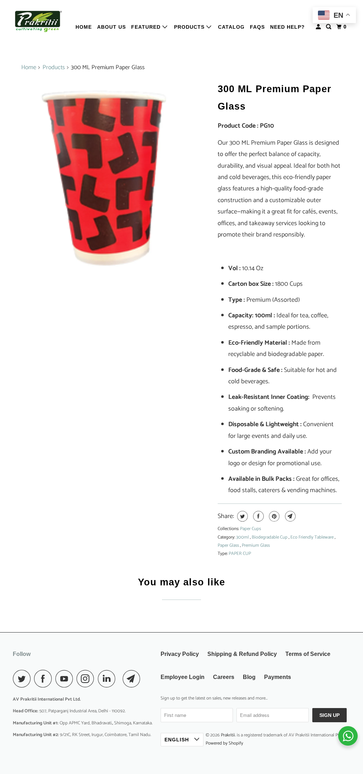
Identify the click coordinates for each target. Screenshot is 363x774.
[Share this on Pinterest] (273, 516)
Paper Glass (229, 545)
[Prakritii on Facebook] (44, 678)
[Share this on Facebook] (257, 516)
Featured (146, 27)
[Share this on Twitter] (241, 516)
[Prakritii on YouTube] (66, 678)
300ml (243, 537)
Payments (277, 677)
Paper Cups (250, 529)
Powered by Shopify (224, 743)
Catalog (231, 27)
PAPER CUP (240, 553)
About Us (111, 27)
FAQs (257, 27)
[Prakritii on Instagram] (87, 678)
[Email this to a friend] (289, 516)
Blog (249, 677)
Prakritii (228, 735)
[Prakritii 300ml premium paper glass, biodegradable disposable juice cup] (116, 173)
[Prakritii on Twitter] (23, 678)
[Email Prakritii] (133, 678)
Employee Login (183, 677)
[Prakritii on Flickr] (121, 678)
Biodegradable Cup (270, 537)
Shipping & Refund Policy (242, 654)
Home (84, 27)
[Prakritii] (38, 21)
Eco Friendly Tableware (312, 537)
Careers (223, 677)
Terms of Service (307, 654)
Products (190, 27)
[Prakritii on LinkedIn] (108, 678)
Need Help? (287, 27)
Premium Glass (256, 545)
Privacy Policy (180, 654)
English (177, 739)
